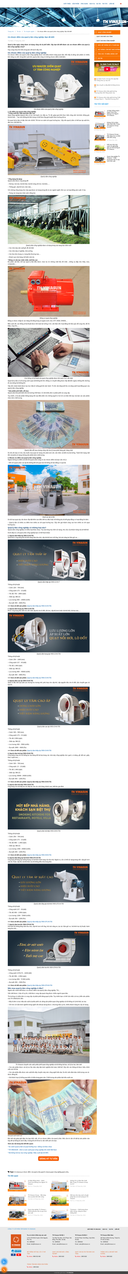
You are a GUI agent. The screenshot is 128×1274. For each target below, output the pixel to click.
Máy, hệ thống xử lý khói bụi (108, 45)
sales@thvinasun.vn (61, 1244)
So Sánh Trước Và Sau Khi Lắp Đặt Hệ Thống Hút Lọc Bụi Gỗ (106, 79)
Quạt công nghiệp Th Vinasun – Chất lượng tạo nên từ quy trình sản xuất (37, 1211)
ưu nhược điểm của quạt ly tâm (31, 1172)
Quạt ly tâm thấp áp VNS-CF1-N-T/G (39, 921)
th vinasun (18, 1172)
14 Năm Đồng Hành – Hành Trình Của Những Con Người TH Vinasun (37, 1182)
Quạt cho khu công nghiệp (106, 40)
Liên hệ (111, 3)
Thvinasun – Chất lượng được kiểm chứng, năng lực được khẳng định (79, 1211)
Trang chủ (11, 31)
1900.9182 (61, 1256)
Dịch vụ (92, 3)
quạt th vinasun (45, 1172)
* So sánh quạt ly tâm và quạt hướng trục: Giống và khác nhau (30, 1146)
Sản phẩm (75, 3)
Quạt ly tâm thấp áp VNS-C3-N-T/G (39, 678)
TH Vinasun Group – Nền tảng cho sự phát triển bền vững (113, 135)
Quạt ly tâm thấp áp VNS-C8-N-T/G (39, 855)
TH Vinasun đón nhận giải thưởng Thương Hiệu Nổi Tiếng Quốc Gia (105, 92)
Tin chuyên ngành (29, 31)
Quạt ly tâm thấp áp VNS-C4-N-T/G (39, 750)
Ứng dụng (84, 3)
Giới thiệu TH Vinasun (94, 1229)
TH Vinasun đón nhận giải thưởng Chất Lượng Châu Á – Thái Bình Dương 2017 (107, 98)
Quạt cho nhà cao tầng (105, 36)
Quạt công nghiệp (104, 32)
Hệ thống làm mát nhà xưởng (109, 49)
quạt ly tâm (65, 1172)
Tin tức (105, 3)
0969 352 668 (36, 1256)
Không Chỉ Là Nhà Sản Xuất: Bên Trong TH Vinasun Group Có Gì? (79, 1182)
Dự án (98, 3)
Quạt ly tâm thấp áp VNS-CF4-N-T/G (39, 985)
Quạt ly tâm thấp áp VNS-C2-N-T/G (39, 606)
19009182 (32, 1242)
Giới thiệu (67, 3)
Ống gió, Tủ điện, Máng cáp (108, 54)
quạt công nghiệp (56, 1172)
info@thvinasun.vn (36, 1244)
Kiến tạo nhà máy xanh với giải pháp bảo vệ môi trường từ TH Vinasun (79, 1196)
